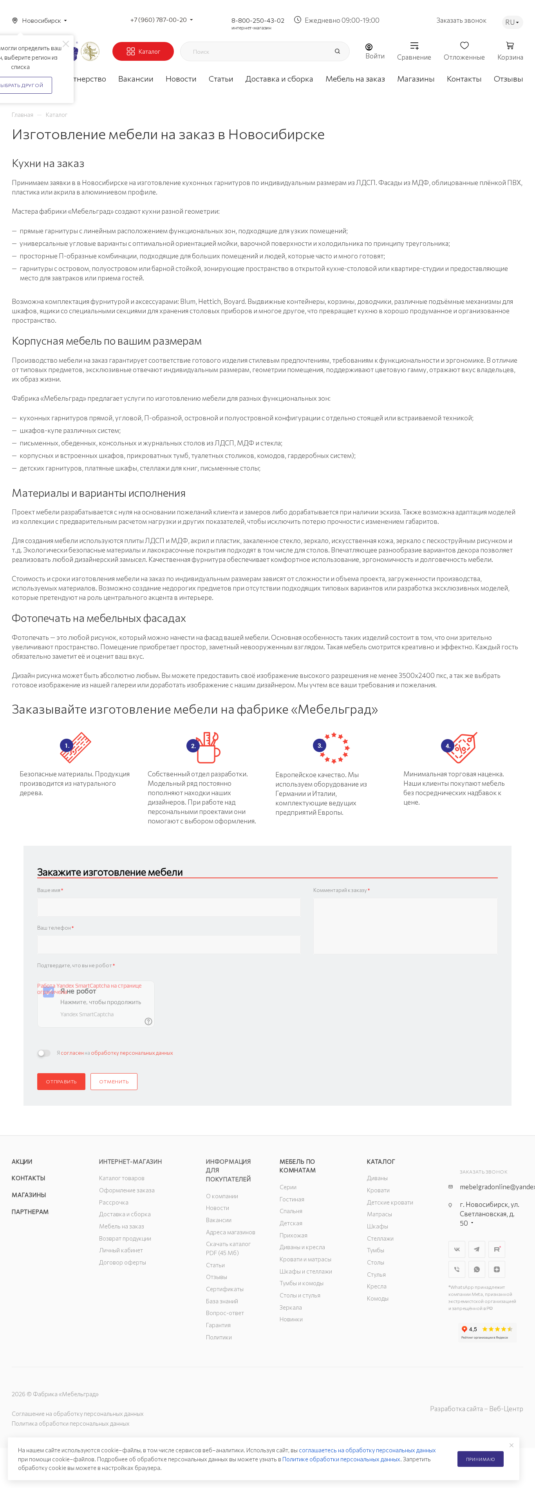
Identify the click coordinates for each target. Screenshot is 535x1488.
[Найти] (337, 51)
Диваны (377, 1177)
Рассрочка (113, 1202)
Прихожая (293, 1235)
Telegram (476, 1249)
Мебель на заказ (121, 1226)
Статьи (215, 1264)
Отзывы (216, 1276)
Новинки (291, 1319)
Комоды (378, 1298)
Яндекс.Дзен (496, 1269)
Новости (217, 1207)
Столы (375, 1262)
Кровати (378, 1190)
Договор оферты (122, 1262)
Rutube (496, 1249)
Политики (219, 1337)
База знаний (222, 1300)
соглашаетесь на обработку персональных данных (367, 1449)
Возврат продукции (125, 1238)
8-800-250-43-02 (257, 20)
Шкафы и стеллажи (306, 1271)
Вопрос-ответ (225, 1312)
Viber (456, 1269)
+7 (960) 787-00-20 (158, 19)
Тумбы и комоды (302, 1282)
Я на (115, 1053)
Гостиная (292, 1199)
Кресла (377, 1286)
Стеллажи (380, 1238)
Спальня (291, 1210)
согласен (72, 1053)
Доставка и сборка (125, 1213)
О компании (222, 1195)
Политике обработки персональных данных (341, 1459)
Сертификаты (225, 1288)
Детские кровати (390, 1202)
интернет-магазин (251, 27)
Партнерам (30, 1211)
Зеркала (291, 1307)
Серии (288, 1186)
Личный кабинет (121, 1250)
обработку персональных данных (132, 1053)
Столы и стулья (300, 1295)
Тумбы (375, 1250)
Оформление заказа (127, 1190)
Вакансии (218, 1219)
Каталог (381, 1161)
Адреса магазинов (230, 1231)
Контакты (28, 1177)
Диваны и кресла (302, 1246)
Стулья (376, 1274)
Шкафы (377, 1226)
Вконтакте (456, 1249)
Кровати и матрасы (305, 1259)
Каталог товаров (122, 1177)
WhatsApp (476, 1269)
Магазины (29, 1194)
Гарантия (218, 1324)
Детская (291, 1222)
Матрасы (379, 1213)
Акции (22, 1161)
